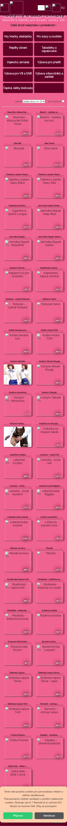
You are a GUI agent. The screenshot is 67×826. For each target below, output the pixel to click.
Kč (63, 8)
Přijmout (18, 815)
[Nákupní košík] (56, 8)
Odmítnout (49, 815)
